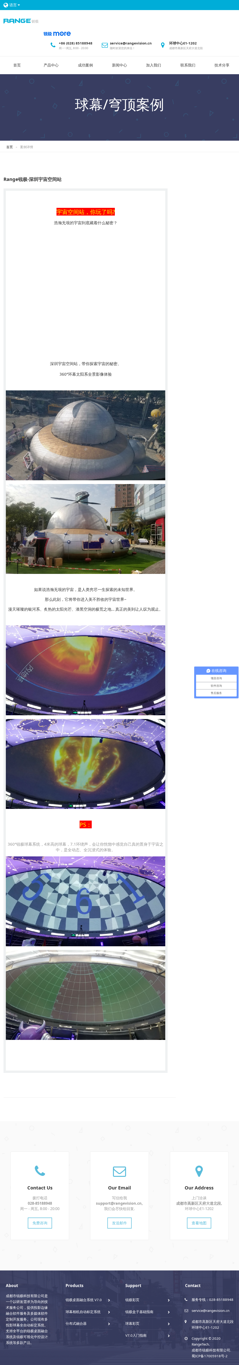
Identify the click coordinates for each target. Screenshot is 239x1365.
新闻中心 (119, 65)
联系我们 (187, 65)
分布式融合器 (76, 1323)
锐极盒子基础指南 (139, 1311)
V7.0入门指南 (136, 1335)
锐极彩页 (132, 1299)
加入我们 (153, 65)
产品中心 (51, 65)
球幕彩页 (132, 1323)
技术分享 (221, 65)
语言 (13, 5)
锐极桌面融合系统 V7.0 (84, 1299)
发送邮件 (119, 1223)
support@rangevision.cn (119, 1203)
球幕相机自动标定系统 (83, 1311)
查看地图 (199, 1223)
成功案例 (85, 65)
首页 (17, 65)
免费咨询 (39, 1223)
